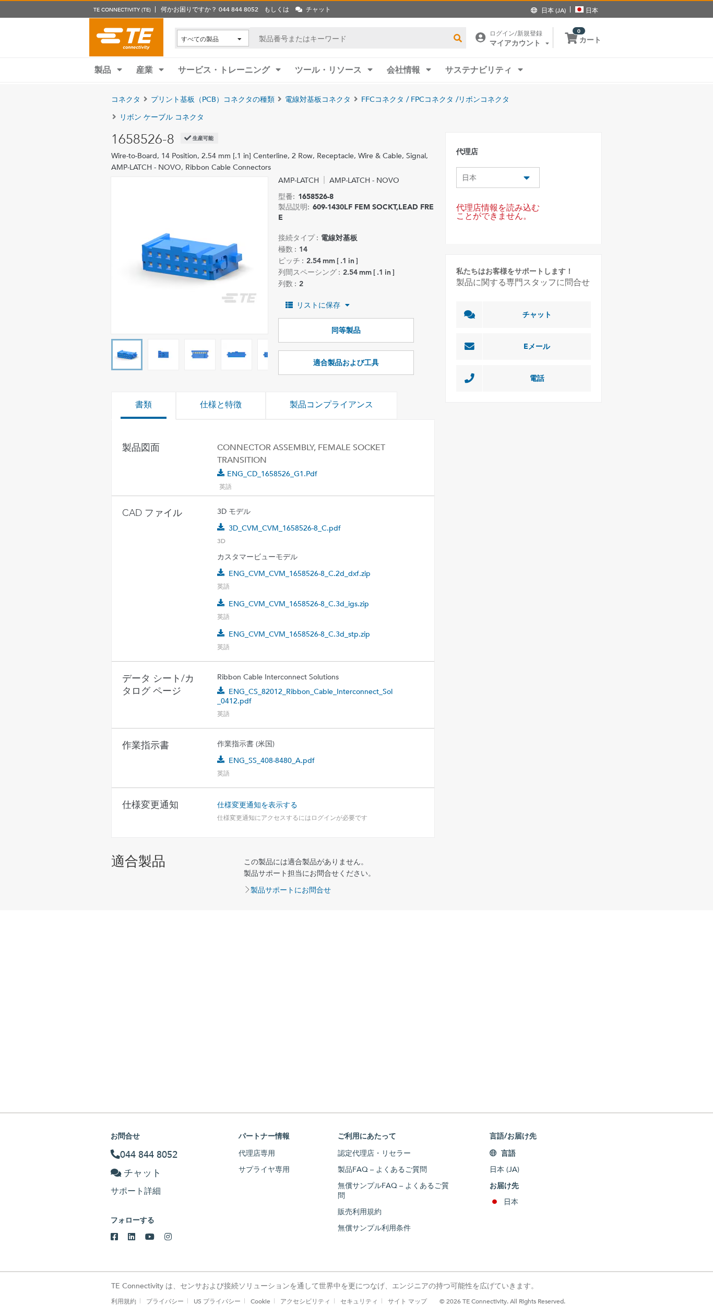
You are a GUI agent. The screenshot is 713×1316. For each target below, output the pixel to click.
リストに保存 (318, 305)
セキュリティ (359, 1301)
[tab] (143, 406)
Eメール (537, 346)
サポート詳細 (136, 1190)
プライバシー (165, 1301)
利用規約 (123, 1301)
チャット (537, 314)
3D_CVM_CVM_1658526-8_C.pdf (285, 528)
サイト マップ (407, 1301)
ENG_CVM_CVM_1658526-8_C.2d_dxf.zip (300, 573)
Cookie (260, 1301)
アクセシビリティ (305, 1301)
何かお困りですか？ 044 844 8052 (209, 9)
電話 (537, 378)
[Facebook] (119, 1237)
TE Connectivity (126, 37)
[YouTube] (154, 1237)
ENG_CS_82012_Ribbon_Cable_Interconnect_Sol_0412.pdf (305, 696)
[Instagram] (173, 1237)
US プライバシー (217, 1301)
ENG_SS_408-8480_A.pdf (272, 760)
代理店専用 (257, 1153)
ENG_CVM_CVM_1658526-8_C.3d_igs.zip (299, 603)
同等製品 (346, 330)
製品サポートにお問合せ (291, 890)
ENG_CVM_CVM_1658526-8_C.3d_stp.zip (299, 634)
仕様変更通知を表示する (257, 804)
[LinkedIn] (136, 1237)
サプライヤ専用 (264, 1169)
